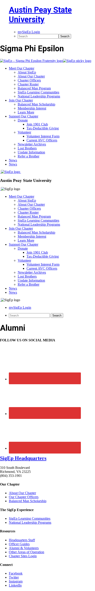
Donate (23, 248)
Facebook (16, 573)
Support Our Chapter (23, 244)
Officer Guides (19, 544)
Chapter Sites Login (23, 556)
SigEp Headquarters (23, 458)
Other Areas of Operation (26, 552)
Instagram (16, 581)
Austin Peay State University (40, 14)
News (13, 288)
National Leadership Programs (39, 224)
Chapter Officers (29, 208)
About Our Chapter (31, 204)
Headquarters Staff (22, 540)
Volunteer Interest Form (43, 264)
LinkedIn (15, 585)
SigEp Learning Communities (38, 220)
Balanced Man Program (34, 216)
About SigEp (27, 200)
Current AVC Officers (42, 268)
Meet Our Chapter (21, 196)
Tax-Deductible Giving (43, 256)
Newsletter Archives (32, 272)
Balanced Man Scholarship (36, 232)
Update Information (31, 280)
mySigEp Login (20, 307)
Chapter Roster (28, 212)
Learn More (26, 240)
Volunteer (24, 260)
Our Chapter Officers (23, 497)
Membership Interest (32, 236)
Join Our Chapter (21, 228)
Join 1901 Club (37, 252)
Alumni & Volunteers (24, 548)
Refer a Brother (28, 284)
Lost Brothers (27, 276)
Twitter (14, 577)
